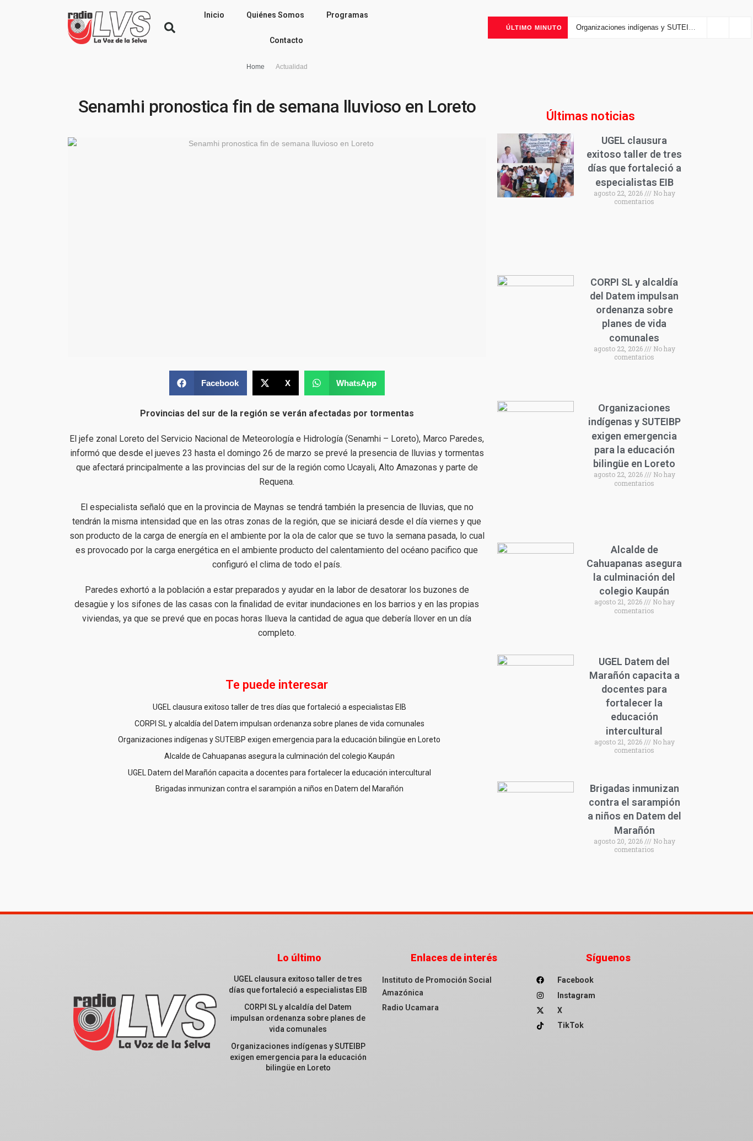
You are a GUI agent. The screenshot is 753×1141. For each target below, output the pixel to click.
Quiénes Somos (275, 14)
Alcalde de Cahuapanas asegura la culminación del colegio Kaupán (279, 756)
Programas (347, 14)
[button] (170, 28)
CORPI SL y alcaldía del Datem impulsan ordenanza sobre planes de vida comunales (279, 723)
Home (255, 67)
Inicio (214, 14)
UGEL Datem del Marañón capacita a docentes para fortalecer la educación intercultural (279, 772)
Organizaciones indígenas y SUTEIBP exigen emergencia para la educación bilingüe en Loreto (279, 739)
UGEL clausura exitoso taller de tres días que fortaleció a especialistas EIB (279, 707)
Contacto (286, 40)
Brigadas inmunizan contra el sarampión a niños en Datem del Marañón (279, 788)
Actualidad (292, 67)
